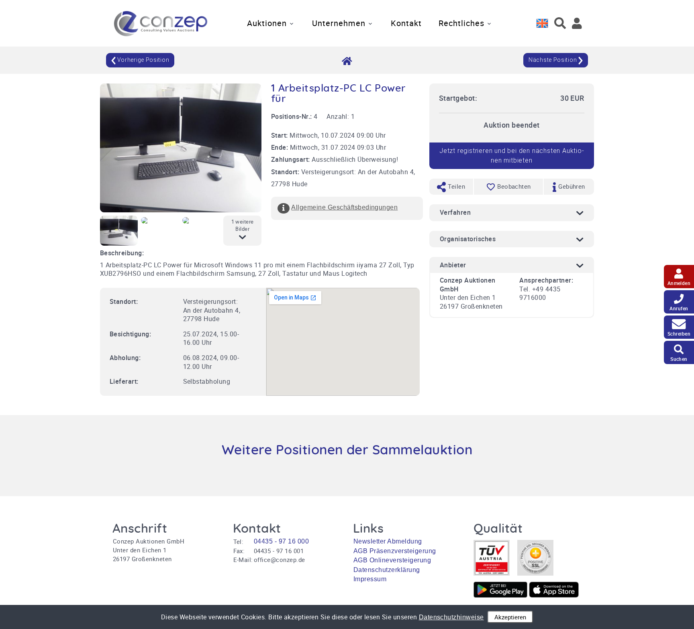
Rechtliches (461, 23)
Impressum (369, 579)
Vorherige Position (142, 60)
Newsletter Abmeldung (387, 541)
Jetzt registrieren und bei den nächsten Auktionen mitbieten (511, 155)
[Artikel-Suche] (560, 23)
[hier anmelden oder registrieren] (577, 23)
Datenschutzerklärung (386, 569)
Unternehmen (338, 23)
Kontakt (406, 23)
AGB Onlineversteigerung (392, 560)
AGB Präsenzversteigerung (394, 551)
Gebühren (571, 186)
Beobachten (514, 186)
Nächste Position (553, 60)
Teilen (455, 186)
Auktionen (267, 23)
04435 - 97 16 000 (281, 541)
